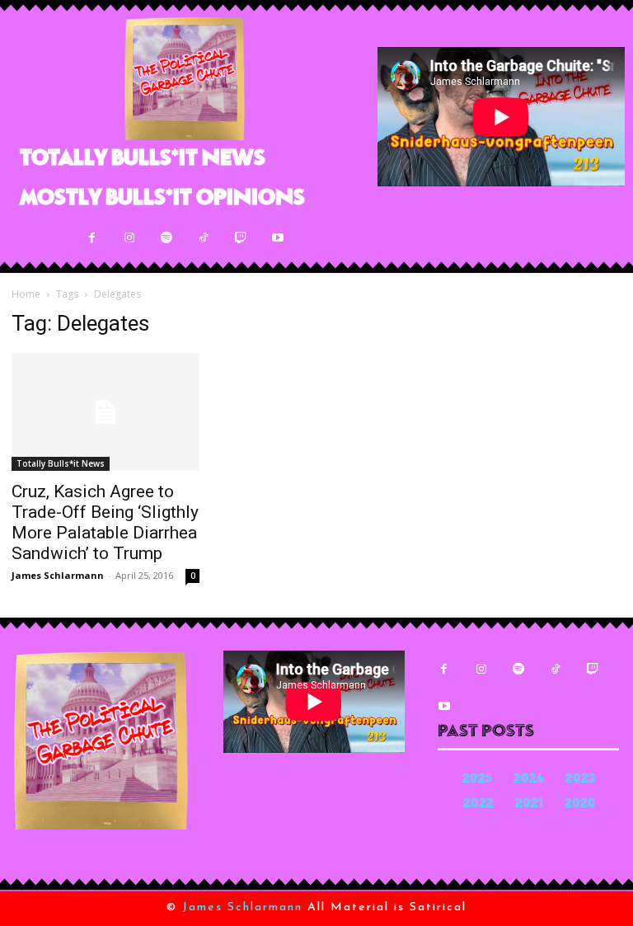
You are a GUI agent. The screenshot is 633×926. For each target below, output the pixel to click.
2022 (478, 804)
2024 (528, 779)
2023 (580, 779)
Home (26, 294)
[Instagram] (129, 237)
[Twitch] (240, 237)
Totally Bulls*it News (60, 463)
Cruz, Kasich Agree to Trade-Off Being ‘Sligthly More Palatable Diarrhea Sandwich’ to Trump (105, 522)
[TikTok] (203, 237)
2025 (477, 779)
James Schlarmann (58, 575)
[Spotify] (166, 237)
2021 (529, 804)
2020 (580, 804)
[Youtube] (277, 237)
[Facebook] (91, 237)
